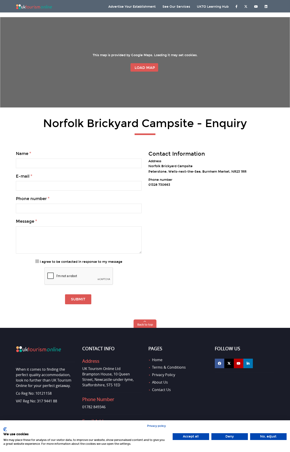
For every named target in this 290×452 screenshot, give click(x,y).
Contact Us (161, 389)
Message (25, 221)
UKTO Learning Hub (213, 7)
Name (22, 153)
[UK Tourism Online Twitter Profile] (245, 5)
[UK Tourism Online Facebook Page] (236, 5)
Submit (78, 299)
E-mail (22, 176)
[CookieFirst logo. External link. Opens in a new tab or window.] (5, 429)
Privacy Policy (163, 374)
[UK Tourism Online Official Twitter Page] (229, 363)
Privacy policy (156, 426)
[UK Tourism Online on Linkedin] (266, 5)
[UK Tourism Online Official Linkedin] (248, 363)
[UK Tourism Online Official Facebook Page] (219, 363)
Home (157, 359)
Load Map (145, 67)
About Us (160, 382)
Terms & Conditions (169, 367)
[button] (145, 323)
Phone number (31, 198)
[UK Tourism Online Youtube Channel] (256, 5)
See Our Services (176, 7)
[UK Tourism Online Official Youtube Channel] (238, 363)
